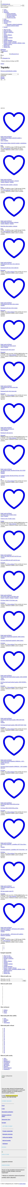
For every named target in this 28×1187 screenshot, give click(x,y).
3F (1, 479)
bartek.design (22, 1183)
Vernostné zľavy (7, 21)
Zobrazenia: (3, 75)
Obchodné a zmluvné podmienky (14, 24)
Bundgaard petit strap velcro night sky (10, 267)
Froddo (2, 521)
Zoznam (2, 78)
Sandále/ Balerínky (8, 40)
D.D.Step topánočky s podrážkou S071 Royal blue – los (14, 849)
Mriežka (2, 77)
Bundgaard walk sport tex (7, 432)
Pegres (6, 1066)
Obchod (5, 23)
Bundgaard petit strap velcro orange (9, 308)
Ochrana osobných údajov (13, 25)
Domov (2, 63)
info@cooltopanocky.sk (11, 1095)
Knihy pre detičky (8, 31)
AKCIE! (6, 11)
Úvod (5, 9)
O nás (5, 19)
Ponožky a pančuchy (8, 32)
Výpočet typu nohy (11, 17)
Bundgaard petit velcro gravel (8, 349)
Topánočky (6, 12)
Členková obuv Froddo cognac (8, 518)
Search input (3, 5)
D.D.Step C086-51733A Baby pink (9, 600)
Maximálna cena (4, 980)
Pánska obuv (7, 45)
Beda (2, 145)
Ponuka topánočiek (11, 13)
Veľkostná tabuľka (7, 1137)
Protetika (7, 1069)
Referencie (6, 20)
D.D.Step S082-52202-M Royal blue (9, 808)
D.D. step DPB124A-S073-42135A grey (10, 560)
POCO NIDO (8, 1068)
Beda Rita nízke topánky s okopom (9, 226)
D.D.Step (3, 562)
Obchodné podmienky (7, 1112)
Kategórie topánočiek (12, 15)
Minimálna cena (4, 979)
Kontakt (5, 27)
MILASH (7, 1065)
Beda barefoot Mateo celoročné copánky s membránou (13, 143)
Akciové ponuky (6, 1140)
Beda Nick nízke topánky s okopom (9, 184)
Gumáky (6, 39)
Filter (24, 980)
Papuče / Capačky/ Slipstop (10, 41)
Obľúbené (5, 1143)
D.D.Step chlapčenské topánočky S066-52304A (12, 640)
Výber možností (6, 148)
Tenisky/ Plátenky (8, 35)
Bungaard (3, 270)
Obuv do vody (7, 29)
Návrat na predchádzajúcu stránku (9, 71)
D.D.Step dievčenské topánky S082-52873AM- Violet (13, 725)
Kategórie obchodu (7, 1134)
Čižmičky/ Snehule (8, 37)
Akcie (5, 33)
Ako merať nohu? (11, 16)
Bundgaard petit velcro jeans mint (8, 391)
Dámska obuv (7, 47)
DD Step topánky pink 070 (7, 891)
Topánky (6, 36)
